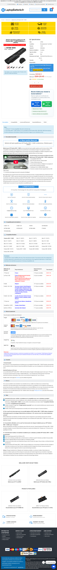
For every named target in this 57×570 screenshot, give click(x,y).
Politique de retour (38, 390)
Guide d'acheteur (11, 4)
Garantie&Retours (36, 122)
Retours (32, 4)
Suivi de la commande (40, 4)
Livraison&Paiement (25, 122)
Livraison (20, 4)
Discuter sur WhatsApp (47, 104)
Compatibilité (14, 122)
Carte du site (47, 536)
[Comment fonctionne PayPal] (38, 549)
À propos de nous (6, 534)
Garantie (18, 377)
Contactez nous (50, 4)
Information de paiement (35, 534)
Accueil (2, 19)
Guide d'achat (19, 532)
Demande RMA (19, 537)
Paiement (26, 4)
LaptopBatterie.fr (14, 9)
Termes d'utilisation (6, 538)
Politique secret (5, 539)
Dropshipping (33, 536)
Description (5, 122)
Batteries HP (8, 19)
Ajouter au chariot (37, 86)
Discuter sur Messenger (37, 104)
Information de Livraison (35, 532)
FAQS (45, 122)
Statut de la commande (21, 534)
